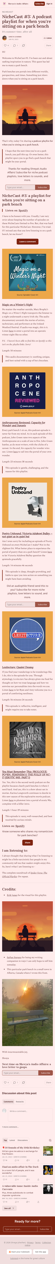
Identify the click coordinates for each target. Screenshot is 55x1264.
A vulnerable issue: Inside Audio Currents (20, 1188)
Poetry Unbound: (12, 533)
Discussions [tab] (23, 1140)
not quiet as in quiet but (15, 536)
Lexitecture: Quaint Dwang (17, 667)
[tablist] (13, 1101)
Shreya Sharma (15, 37)
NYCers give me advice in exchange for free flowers (20, 1152)
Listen (49, 38)
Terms (38, 1242)
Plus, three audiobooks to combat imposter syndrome (17, 1194)
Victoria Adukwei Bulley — (37, 533)
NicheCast (7, 12)
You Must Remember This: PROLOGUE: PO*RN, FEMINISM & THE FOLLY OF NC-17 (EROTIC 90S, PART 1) (26, 774)
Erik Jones (12, 895)
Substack (14, 1258)
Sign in (49, 4)
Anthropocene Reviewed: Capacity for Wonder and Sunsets (23, 424)
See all (7, 1208)
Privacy (30, 1242)
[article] (27, 1154)
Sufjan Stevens (14, 957)
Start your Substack (20, 1252)
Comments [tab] (8, 1101)
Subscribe (39, 4)
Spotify (23, 210)
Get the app (40, 1252)
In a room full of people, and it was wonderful (18, 1171)
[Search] (50, 1140)
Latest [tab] (12, 1140)
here (11, 331)
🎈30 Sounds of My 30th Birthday (21, 1147)
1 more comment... (10, 1127)
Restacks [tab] (20, 1101)
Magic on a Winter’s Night (17, 304)
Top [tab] (5, 1140)
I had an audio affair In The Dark (20, 1166)
